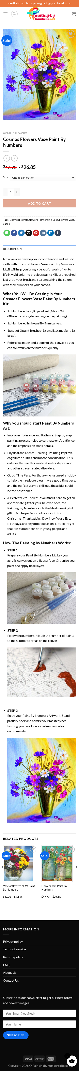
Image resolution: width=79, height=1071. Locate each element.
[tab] (39, 249)
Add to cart (39, 203)
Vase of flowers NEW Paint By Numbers (19, 887)
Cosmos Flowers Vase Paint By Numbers (45, 264)
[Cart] (74, 13)
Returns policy (13, 957)
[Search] (14, 14)
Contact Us (11, 980)
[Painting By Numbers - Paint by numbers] (41, 14)
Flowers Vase (66, 219)
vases (6, 223)
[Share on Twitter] (21, 233)
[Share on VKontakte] (43, 233)
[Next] (76, 875)
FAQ (6, 965)
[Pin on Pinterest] (36, 233)
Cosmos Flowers (19, 219)
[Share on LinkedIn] (50, 233)
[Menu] (5, 14)
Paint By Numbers (58, 423)
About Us (9, 972)
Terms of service (14, 949)
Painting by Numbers (38, 543)
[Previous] (3, 875)
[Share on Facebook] (14, 233)
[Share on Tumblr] (57, 233)
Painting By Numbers (22, 508)
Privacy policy (13, 941)
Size (6, 177)
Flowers (21, 133)
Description (12, 249)
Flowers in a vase (48, 219)
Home (7, 133)
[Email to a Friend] (28, 233)
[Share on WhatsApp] (6, 233)
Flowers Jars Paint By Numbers (54, 887)
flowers (33, 219)
